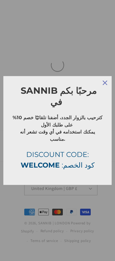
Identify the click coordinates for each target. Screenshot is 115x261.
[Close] (105, 83)
